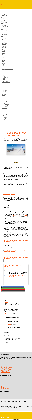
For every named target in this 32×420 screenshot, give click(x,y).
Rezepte (3, 115)
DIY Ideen (3, 103)
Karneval (3, 61)
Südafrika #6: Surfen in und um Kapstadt (15, 265)
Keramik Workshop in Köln (5, 370)
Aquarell (3, 95)
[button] (1, 286)
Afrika (2, 56)
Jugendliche (3, 21)
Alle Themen (4, 94)
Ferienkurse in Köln (4, 371)
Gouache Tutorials (6, 102)
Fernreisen (9, 135)
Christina (6, 302)
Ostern (5, 119)
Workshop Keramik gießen (4, 29)
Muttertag (3, 62)
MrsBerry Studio (3, 65)
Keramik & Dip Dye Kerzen (4, 17)
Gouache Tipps (4, 47)
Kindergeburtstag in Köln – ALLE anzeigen (4, 14)
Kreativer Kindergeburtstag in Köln (6, 366)
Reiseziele (3, 53)
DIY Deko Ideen (4, 50)
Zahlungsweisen (3, 386)
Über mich (3, 66)
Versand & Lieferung (4, 385)
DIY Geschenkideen (4, 49)
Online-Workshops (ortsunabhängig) (6, 369)
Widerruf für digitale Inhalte (5, 388)
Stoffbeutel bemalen (4, 20)
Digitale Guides (4, 90)
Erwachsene (3, 27)
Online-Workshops (3, 35)
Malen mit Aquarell (4, 15)
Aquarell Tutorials (4, 44)
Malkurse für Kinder (4, 34)
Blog (1, 40)
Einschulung (3, 63)
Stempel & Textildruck (5, 26)
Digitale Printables (4, 38)
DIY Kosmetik (3, 51)
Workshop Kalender (5, 81)
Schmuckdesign (4, 25)
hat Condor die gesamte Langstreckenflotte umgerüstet (18, 215)
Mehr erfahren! (16, 162)
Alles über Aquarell (4, 43)
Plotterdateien (3, 39)
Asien (2, 55)
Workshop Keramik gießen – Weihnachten (4, 30)
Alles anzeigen (4, 42)
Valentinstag (3, 60)
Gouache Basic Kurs (4, 46)
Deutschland (3, 54)
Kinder (2, 68)
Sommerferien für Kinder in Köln (5, 372)
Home (11, 128)
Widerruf (2, 387)
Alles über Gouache (4, 45)
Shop (2, 36)
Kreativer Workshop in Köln (5, 368)
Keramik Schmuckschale (3, 19)
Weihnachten (3, 64)
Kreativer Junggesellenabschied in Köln (6, 367)
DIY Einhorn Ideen (6, 107)
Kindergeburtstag (4, 52)
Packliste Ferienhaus (7, 114)
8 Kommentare (17, 135)
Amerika (3, 57)
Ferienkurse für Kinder (5, 33)
